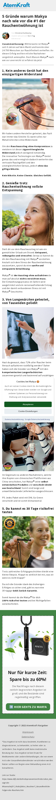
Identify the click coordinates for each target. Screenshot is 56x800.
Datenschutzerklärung (14, 419)
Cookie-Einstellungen (28, 411)
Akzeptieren (28, 404)
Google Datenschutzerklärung (37, 419)
